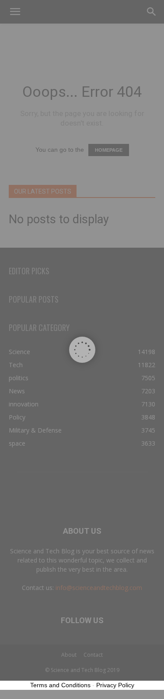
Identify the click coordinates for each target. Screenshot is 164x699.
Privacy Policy (115, 685)
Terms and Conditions (60, 685)
